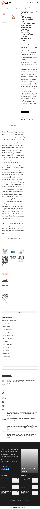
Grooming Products (7, 347)
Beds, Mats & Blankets (5, 301)
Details (7, 274)
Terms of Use (19, 500)
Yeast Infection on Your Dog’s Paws (6, 479)
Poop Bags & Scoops (7, 359)
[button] (35, 2)
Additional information (17, 124)
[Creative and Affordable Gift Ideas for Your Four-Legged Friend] (15, 487)
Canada (26, 108)
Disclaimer (12, 500)
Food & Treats (5, 341)
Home (4, 7)
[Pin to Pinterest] (27, 119)
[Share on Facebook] (24, 119)
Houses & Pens (6, 353)
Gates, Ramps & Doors (7, 344)
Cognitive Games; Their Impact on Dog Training (6, 492)
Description (6, 124)
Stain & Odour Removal (7, 362)
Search (20, 312)
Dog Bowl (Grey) (13, 256)
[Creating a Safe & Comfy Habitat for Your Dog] (35, 487)
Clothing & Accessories (7, 329)
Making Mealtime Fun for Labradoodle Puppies (25, 492)
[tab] (6, 124)
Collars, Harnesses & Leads (8, 332)
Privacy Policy (27, 500)
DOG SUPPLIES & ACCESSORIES (11, 7)
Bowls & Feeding (5, 271)
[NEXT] (5, 22)
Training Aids (5, 367)
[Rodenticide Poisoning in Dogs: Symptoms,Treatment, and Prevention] (35, 480)
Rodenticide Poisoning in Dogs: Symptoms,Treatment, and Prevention (26, 479)
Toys (19, 7)
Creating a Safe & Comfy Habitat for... (26, 485)
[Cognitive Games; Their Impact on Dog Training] (15, 493)
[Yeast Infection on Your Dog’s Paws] (15, 480)
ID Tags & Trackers (7, 356)
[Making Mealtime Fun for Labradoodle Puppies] (35, 493)
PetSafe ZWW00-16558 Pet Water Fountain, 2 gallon (21, 257)
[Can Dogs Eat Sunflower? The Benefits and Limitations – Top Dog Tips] (29, 461)
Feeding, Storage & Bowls (8, 335)
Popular (3, 370)
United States (27, 107)
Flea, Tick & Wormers (7, 338)
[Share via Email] (32, 119)
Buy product (24, 111)
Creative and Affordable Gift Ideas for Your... (5, 485)
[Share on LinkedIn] (29, 119)
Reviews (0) (13, 125)
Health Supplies (6, 350)
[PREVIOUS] (3, 22)
